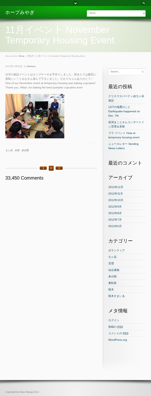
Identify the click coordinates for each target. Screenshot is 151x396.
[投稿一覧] (51, 168)
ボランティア (116, 250)
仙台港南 (113, 269)
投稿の (115, 326)
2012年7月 (115, 219)
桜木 (111, 289)
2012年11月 (115, 193)
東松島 (112, 283)
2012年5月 (115, 226)
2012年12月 (115, 187)
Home (21, 55)
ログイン (113, 320)
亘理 (17, 150)
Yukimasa (31, 66)
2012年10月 (115, 200)
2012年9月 (115, 206)
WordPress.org (117, 339)
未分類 (25, 150)
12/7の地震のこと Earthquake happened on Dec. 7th (124, 111)
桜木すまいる (116, 296)
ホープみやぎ (20, 12)
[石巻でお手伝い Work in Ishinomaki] (59, 168)
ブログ (29, 55)
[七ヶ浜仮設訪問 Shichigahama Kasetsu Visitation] (43, 168)
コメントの (118, 333)
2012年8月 (115, 213)
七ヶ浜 (8, 150)
